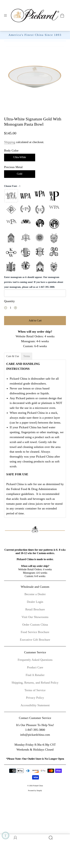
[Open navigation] (8, 15)
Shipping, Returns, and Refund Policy (35, 682)
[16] (54, 238)
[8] (54, 210)
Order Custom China (35, 624)
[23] (40, 267)
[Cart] (62, 15)
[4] (54, 196)
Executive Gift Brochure (35, 639)
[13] (11, 238)
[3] (40, 196)
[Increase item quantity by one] (15, 308)
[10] (25, 224)
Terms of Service (35, 690)
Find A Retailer (35, 675)
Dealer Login (35, 601)
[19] (40, 252)
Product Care (35, 667)
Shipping (9, 142)
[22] (25, 267)
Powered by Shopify (35, 790)
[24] (54, 267)
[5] (11, 210)
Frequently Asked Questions (35, 659)
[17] (11, 252)
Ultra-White (19, 157)
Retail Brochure (35, 609)
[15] (40, 238)
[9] (11, 224)
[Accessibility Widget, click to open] (5, 835)
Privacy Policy (35, 697)
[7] (40, 210)
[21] (11, 267)
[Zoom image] (35, 76)
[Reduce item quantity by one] (5, 308)
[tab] (12, 356)
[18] (25, 252)
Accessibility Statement (35, 705)
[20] (54, 252)
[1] (11, 196)
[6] (25, 210)
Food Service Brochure (35, 632)
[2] (25, 196)
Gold (19, 173)
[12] (54, 224)
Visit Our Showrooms (35, 617)
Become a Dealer (35, 594)
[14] (25, 238)
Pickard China (38, 786)
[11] (40, 224)
